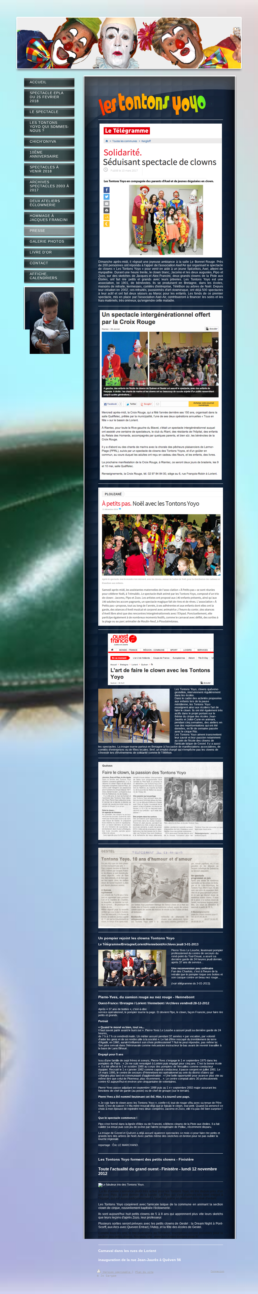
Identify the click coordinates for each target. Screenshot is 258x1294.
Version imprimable (117, 1272)
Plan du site (144, 1272)
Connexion (217, 1271)
